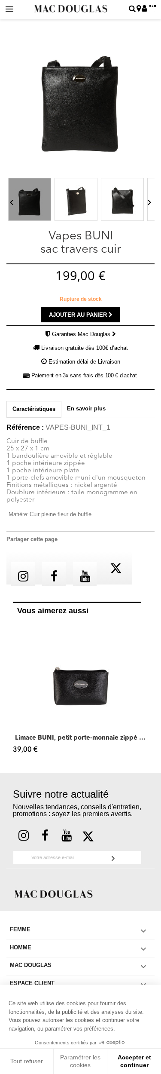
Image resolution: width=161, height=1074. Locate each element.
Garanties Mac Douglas (82, 334)
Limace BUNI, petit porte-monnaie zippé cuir (80, 738)
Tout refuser (26, 1061)
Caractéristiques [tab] (33, 409)
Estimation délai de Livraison (84, 361)
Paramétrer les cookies (80, 1061)
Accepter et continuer (134, 1061)
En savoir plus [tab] (86, 408)
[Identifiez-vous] (144, 9)
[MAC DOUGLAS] (53, 893)
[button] (17, 690)
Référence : (25, 427)
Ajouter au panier (79, 315)
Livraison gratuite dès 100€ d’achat (84, 348)
